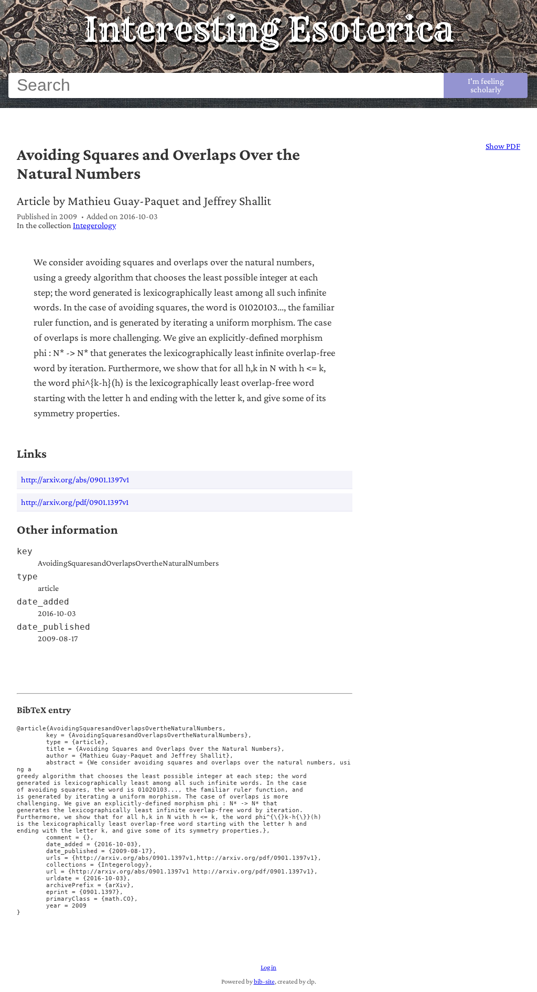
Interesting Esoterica (268, 29)
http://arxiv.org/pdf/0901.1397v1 (74, 502)
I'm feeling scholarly (486, 85)
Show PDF (503, 146)
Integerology (94, 225)
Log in (268, 967)
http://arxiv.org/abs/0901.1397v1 (75, 479)
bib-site (264, 981)
